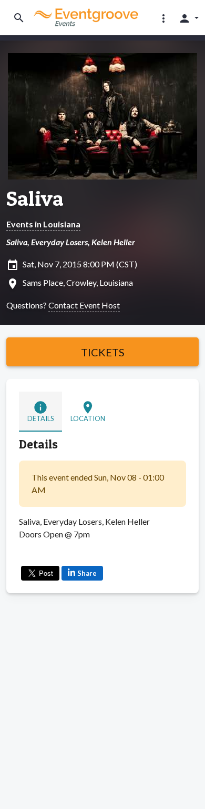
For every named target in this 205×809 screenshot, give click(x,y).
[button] (163, 18)
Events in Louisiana (43, 224)
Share (87, 573)
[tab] (40, 412)
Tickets (103, 352)
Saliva (35, 198)
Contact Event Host (84, 305)
